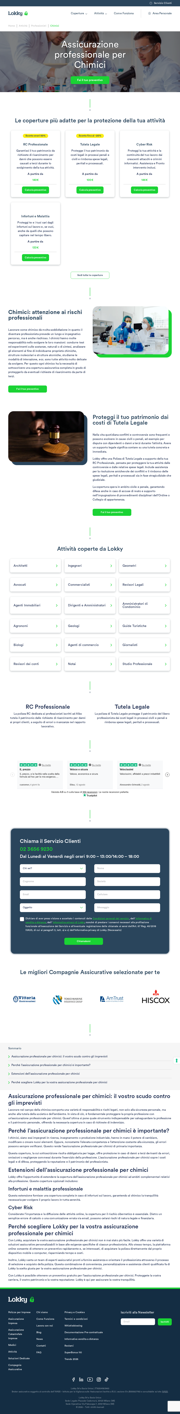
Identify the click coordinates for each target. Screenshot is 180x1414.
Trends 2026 (71, 1359)
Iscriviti (165, 1322)
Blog (38, 1332)
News (39, 1339)
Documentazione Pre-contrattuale (84, 1332)
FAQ (38, 1352)
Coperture (77, 13)
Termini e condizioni (76, 1319)
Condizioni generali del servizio (111, 918)
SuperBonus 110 (73, 1352)
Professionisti (38, 26)
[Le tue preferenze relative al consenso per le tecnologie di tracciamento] (176, 1060)
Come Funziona (124, 13)
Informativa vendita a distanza (81, 1339)
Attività (99, 13)
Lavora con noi (44, 1326)
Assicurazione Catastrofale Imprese (16, 1334)
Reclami (69, 1346)
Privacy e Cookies (75, 1312)
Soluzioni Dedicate (19, 1358)
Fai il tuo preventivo (90, 80)
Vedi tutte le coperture (90, 275)
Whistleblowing (73, 1326)
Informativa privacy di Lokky (68, 922)
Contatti (41, 1346)
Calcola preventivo (35, 190)
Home (11, 26)
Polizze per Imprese (19, 1312)
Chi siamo (42, 1312)
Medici (12, 1345)
